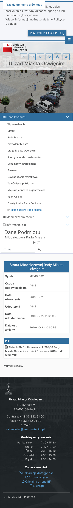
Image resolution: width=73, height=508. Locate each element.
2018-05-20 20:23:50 (43, 315)
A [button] (24, 56)
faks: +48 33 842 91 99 (25, 420)
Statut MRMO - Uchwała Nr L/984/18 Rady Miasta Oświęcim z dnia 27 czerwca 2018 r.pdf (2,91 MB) (34, 351)
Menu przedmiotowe (20, 217)
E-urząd (38, 486)
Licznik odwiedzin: (13, 497)
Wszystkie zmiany (13, 366)
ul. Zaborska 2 (25, 405)
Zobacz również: (36, 467)
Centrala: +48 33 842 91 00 (25, 416)
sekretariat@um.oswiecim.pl (25, 429)
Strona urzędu (38, 477)
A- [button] (40, 56)
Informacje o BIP (17, 225)
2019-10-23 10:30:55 (43, 327)
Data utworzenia (12, 297)
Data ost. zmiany (11, 327)
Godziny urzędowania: (36, 437)
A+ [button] (32, 56)
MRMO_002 (37, 276)
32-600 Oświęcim (25, 409)
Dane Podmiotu (16, 117)
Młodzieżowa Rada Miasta (25, 237)
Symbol (10, 276)
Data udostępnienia (15, 316)
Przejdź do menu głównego (23, 4)
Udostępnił (12, 306)
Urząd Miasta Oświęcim (36, 64)
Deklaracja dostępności (38, 473)
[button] (49, 57)
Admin (33, 285)
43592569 (29, 497)
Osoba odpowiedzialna (16, 285)
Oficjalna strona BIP (38, 481)
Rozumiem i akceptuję (47, 33)
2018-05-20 (37, 297)
